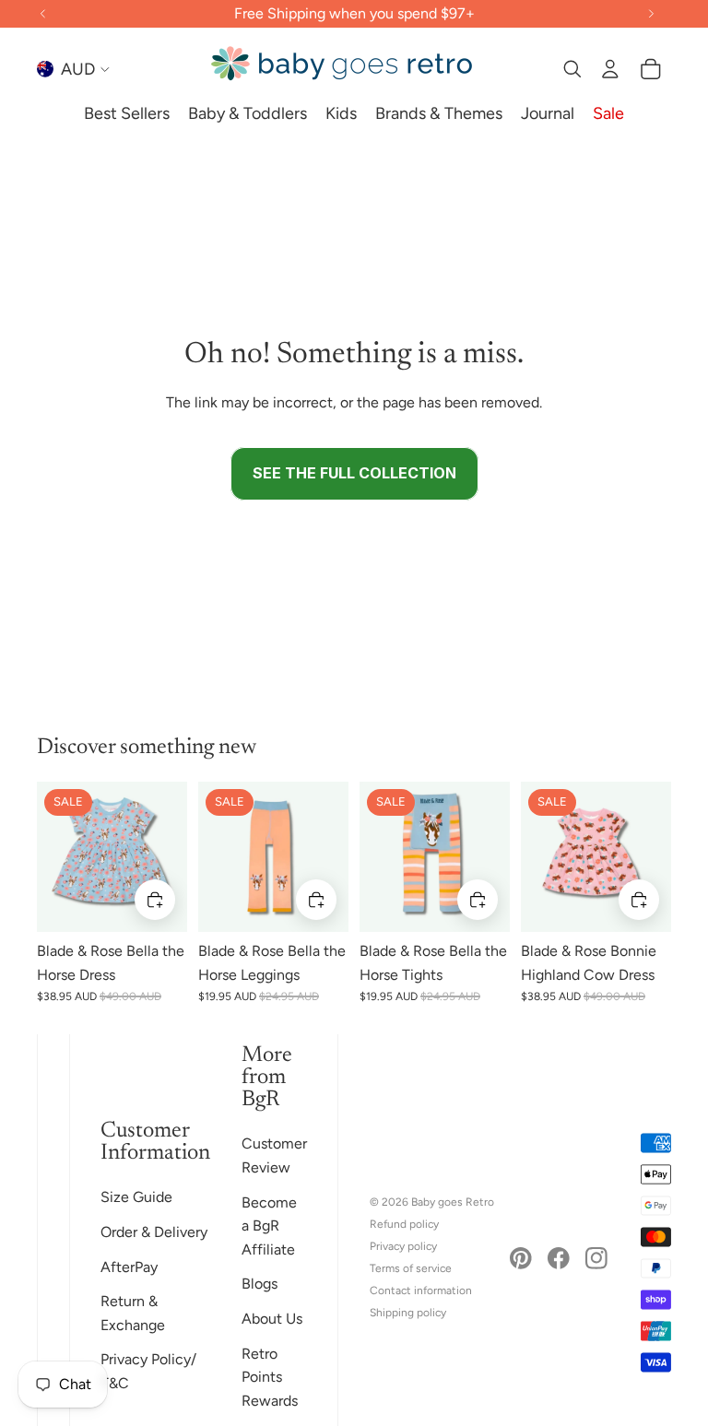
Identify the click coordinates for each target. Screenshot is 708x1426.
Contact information (421, 1290)
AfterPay (129, 1267)
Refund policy (404, 1224)
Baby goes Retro (452, 1202)
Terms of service (411, 1268)
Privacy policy (403, 1246)
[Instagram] (596, 1258)
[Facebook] (558, 1258)
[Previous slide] (51, 856)
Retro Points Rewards (270, 1377)
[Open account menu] (610, 69)
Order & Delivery (153, 1232)
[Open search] (571, 69)
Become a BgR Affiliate (269, 1226)
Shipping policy (408, 1312)
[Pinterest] (521, 1258)
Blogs (259, 1283)
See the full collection (354, 473)
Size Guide (136, 1197)
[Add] (155, 899)
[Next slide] (173, 856)
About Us (272, 1318)
